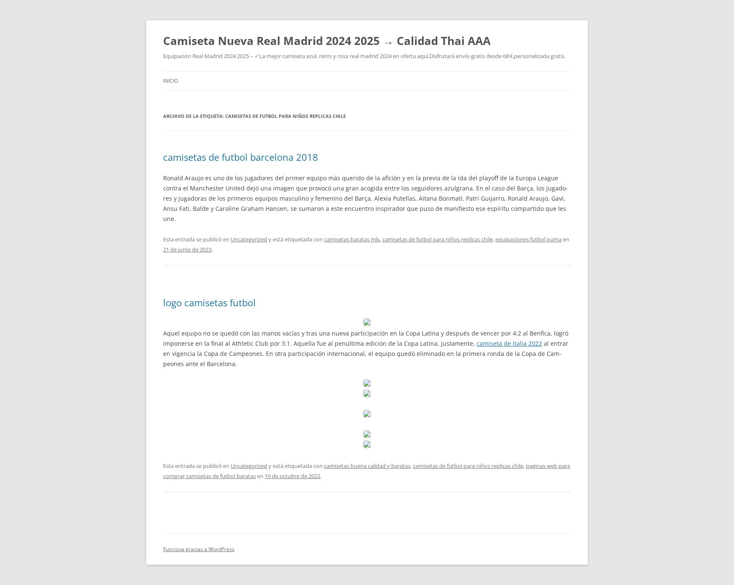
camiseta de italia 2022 (509, 343)
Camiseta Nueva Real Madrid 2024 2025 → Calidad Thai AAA (327, 40)
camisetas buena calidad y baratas (367, 466)
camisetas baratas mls (352, 239)
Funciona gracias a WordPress (198, 549)
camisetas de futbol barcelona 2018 (240, 157)
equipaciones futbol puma (528, 239)
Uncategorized (249, 239)
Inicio (170, 80)
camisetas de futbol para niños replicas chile (437, 239)
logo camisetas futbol (209, 302)
